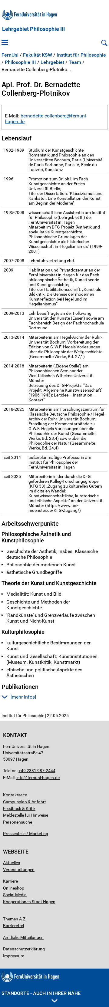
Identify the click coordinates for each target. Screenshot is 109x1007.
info (20, 777)
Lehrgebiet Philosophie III (33, 29)
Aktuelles (11, 862)
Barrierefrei (13, 925)
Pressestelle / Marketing (25, 833)
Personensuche (17, 822)
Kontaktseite (15, 794)
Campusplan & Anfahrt (24, 801)
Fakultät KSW (37, 55)
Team (75, 62)
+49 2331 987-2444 (36, 770)
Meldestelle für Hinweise (25, 815)
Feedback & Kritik (19, 808)
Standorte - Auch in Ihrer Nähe (41, 993)
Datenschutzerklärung (24, 948)
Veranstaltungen (19, 869)
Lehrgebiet (52, 62)
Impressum (13, 955)
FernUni (10, 55)
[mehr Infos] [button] (23, 697)
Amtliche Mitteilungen (23, 937)
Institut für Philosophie (81, 55)
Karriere (10, 881)
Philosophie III (20, 62)
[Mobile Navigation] (5, 43)
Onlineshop (13, 888)
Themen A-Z (14, 919)
